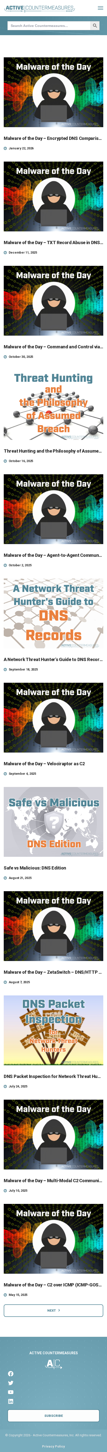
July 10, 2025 (18, 1190)
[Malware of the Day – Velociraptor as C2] (53, 718)
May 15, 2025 (18, 1295)
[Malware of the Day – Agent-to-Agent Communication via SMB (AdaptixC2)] (53, 509)
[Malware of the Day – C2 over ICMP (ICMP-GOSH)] (53, 1239)
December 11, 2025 (23, 252)
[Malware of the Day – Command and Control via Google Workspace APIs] (53, 301)
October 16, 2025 (21, 461)
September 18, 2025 (23, 669)
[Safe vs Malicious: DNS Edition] (53, 822)
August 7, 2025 (19, 982)
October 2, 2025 (20, 565)
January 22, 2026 (21, 148)
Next (51, 1310)
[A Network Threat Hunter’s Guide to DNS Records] (53, 613)
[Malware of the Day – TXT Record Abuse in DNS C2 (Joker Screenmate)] (53, 196)
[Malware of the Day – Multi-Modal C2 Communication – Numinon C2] (53, 1134)
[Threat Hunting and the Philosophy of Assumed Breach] (53, 405)
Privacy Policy (53, 1446)
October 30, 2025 (21, 357)
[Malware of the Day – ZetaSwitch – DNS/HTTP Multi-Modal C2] (53, 926)
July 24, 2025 (18, 1086)
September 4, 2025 (22, 773)
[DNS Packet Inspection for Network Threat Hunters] (53, 1030)
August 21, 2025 (20, 878)
